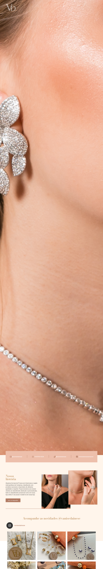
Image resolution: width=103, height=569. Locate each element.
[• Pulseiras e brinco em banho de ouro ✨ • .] (51, 546)
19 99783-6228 (39, 456)
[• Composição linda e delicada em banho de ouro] (81, 546)
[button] (13, 500)
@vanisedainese (17, 456)
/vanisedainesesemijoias (85, 456)
